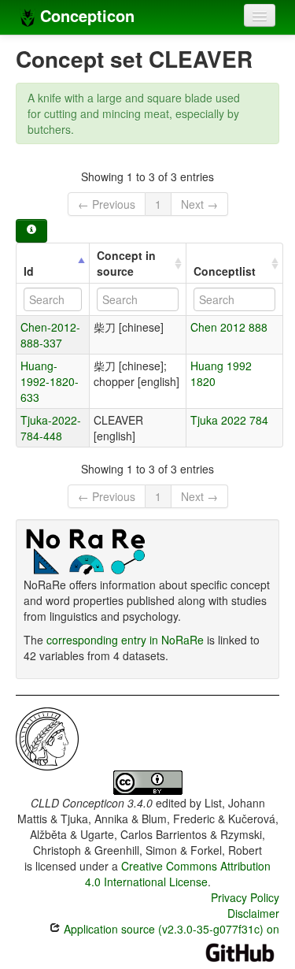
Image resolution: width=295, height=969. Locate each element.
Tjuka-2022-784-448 (50, 428)
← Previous (106, 204)
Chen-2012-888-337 (50, 335)
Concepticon (85, 15)
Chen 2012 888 (228, 327)
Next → (199, 204)
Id (29, 271)
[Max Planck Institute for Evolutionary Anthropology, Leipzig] (47, 737)
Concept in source (126, 263)
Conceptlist (225, 271)
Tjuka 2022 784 (229, 420)
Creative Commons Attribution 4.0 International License (178, 873)
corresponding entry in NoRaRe (125, 640)
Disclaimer (253, 913)
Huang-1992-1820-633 (49, 381)
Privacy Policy (245, 897)
